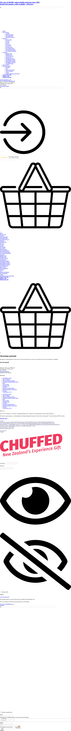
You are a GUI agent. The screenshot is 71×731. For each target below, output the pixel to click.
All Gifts (7, 33)
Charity (7, 72)
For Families (8, 44)
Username (2, 463)
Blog (4, 383)
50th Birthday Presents (10, 62)
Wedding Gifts (9, 54)
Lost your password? (4, 597)
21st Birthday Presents (10, 59)
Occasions (5, 52)
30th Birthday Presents (10, 61)
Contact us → (3, 365)
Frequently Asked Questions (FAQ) (10, 382)
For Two (7, 41)
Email (1, 714)
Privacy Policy (6, 384)
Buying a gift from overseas (9, 380)
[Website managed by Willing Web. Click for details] (2, 728)
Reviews (5, 390)
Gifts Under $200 (9, 34)
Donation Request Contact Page (13, 73)
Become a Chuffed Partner (8, 388)
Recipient (5, 38)
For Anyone (8, 46)
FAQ (7, 68)
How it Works (6, 64)
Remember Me (4, 592)
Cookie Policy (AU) (7, 392)
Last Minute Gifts (9, 63)
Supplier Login (6, 385)
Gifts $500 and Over (10, 37)
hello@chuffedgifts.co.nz (5, 79)
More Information (7, 66)
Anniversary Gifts (9, 56)
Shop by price (6, 32)
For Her (7, 43)
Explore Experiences (10, 69)
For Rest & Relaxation (10, 49)
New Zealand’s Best (10, 48)
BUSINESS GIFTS (7, 378)
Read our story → (4, 418)
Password (2, 465)
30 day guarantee (9, 71)
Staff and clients (9, 47)
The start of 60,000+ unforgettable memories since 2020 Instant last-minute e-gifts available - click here (19, 3)
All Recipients (9, 39)
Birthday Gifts (9, 53)
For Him (7, 42)
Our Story (8, 67)
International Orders (10, 58)
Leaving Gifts (9, 57)
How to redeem (6, 379)
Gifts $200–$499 (9, 36)
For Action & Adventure (11, 51)
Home (4, 31)
